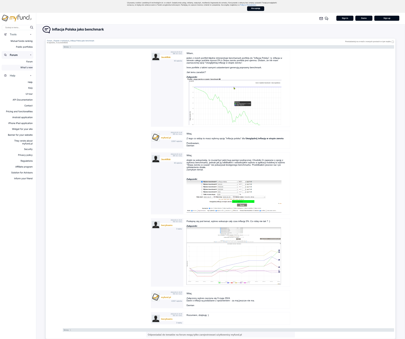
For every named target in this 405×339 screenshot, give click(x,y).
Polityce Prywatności (248, 5)
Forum (49, 41)
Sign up (386, 18)
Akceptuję (255, 8)
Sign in (345, 18)
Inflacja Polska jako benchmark (82, 41)
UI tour (29, 93)
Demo (364, 18)
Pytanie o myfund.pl (61, 41)
